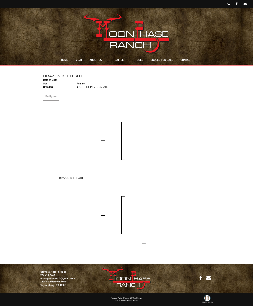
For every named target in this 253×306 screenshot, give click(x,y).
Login (139, 298)
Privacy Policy (117, 298)
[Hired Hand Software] (207, 300)
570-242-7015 (47, 274)
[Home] (126, 278)
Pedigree (50, 96)
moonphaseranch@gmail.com (57, 278)
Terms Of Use (130, 298)
